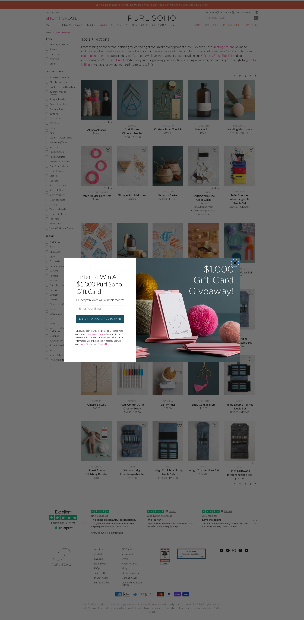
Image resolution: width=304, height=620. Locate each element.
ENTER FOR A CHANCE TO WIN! (100, 318)
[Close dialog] (235, 262)
